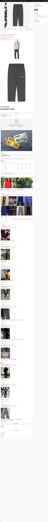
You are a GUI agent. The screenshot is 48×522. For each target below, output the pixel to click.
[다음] (31, 184)
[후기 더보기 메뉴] (31, 225)
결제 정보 (2, 437)
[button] (16, 157)
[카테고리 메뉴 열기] (1, 1)
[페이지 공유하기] (1, 521)
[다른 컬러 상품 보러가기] (35, 10)
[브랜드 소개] (38, 3)
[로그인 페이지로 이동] (46, 1)
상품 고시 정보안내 (2, 434)
